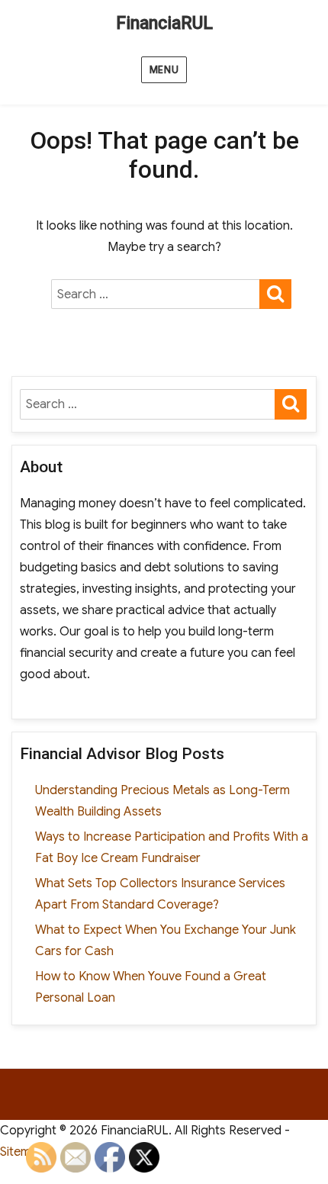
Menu (164, 69)
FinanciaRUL (164, 23)
